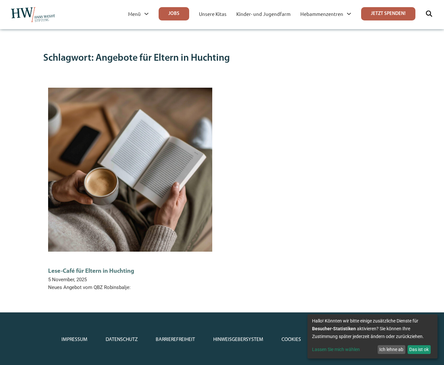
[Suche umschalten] (429, 14)
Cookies (291, 339)
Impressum (74, 339)
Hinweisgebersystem (238, 339)
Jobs (173, 13)
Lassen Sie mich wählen (336, 349)
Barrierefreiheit (175, 339)
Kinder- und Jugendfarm (263, 14)
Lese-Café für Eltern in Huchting (91, 271)
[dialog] (372, 336)
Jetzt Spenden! (388, 13)
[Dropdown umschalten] (146, 13)
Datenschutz (122, 339)
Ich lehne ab (391, 349)
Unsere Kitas (213, 14)
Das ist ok (419, 349)
